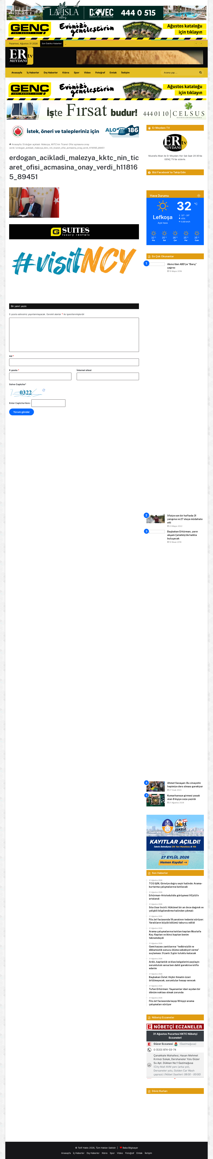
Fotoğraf (100, 72)
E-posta (14, 370)
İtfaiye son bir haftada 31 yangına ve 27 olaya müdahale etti (185, 519)
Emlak (113, 72)
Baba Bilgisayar (130, 1147)
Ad (11, 356)
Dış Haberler (51, 72)
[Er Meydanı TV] (21, 56)
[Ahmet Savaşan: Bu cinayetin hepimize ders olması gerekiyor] (155, 786)
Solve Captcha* (17, 384)
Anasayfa (16, 72)
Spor (76, 72)
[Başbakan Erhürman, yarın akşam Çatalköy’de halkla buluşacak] (155, 654)
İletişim (125, 72)
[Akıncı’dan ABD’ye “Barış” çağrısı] (155, 387)
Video (87, 72)
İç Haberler (33, 72)
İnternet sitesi (84, 370)
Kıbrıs (65, 72)
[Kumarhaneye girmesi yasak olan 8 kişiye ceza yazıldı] (155, 800)
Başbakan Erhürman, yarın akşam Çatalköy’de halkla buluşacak (182, 535)
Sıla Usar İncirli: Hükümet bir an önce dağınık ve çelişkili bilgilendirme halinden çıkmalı (109, 43)
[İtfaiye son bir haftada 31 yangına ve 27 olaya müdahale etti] (155, 518)
